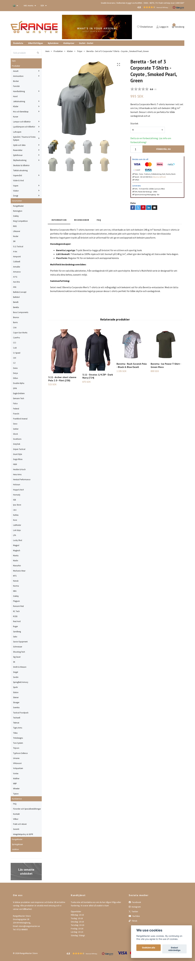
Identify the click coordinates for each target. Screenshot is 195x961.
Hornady (16, 494)
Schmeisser (17, 646)
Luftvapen (17, 132)
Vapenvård (17, 175)
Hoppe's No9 (18, 489)
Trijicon (16, 748)
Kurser (15, 116)
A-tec (15, 251)
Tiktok (134, 920)
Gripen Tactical (19, 449)
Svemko (16, 707)
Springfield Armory (20, 682)
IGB (14, 499)
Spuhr (15, 687)
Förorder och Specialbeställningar (27, 809)
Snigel (15, 672)
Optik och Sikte (19, 145)
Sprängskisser (17, 844)
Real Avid (17, 621)
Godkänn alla (148, 948)
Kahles (15, 515)
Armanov (17, 272)
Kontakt (16, 814)
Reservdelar (17, 150)
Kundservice (17, 798)
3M (14, 241)
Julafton (15, 849)
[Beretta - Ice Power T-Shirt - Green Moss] (166, 344)
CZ (14, 363)
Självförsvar (18, 155)
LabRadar (17, 525)
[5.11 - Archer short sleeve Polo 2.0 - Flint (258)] (63, 351)
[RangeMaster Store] (34, 27)
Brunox (16, 317)
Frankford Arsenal (20, 418)
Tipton (16, 793)
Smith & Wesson (19, 667)
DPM (15, 388)
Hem (14, 61)
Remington (17, 211)
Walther (16, 778)
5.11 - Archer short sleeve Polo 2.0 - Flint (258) (62, 379)
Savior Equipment (20, 641)
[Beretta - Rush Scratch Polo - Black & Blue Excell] (132, 344)
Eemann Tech (18, 398)
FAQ (14, 804)
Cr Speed (16, 353)
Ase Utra (16, 282)
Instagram (136, 906)
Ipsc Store (17, 505)
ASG (14, 287)
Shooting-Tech (19, 652)
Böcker (16, 81)
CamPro (16, 337)
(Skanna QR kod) (159, 177)
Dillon (15, 378)
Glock (15, 434)
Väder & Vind (18, 180)
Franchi (16, 413)
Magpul (16, 545)
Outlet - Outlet (86, 43)
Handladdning (19, 91)
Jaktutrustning (19, 101)
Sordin (15, 677)
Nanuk (15, 581)
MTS (14, 576)
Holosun (16, 484)
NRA (14, 591)
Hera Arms (17, 474)
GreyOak (16, 444)
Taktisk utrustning (20, 170)
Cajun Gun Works (20, 332)
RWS (15, 226)
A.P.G (15, 277)
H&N (15, 464)
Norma (16, 586)
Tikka (15, 733)
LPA (14, 535)
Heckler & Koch (19, 469)
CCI (14, 342)
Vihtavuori (17, 763)
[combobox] (147, 130)
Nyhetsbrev (53, 43)
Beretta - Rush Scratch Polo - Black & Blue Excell (132, 365)
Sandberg (17, 631)
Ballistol (16, 297)
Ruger (15, 626)
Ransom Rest (18, 606)
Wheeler (16, 788)
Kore (15, 520)
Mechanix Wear (19, 570)
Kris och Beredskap (20, 111)
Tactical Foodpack (20, 712)
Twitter (134, 911)
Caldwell (16, 261)
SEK (42, 5)
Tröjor (79, 51)
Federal (16, 408)
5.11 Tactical (18, 246)
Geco (15, 423)
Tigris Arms (17, 727)
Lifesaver (16, 231)
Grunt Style (17, 454)
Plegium (16, 601)
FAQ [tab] (99, 220)
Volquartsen (18, 768)
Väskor (16, 190)
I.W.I (14, 510)
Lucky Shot (17, 540)
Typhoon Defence (20, 753)
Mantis (15, 555)
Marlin (15, 560)
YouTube (136, 916)
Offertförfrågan (35, 43)
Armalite (16, 266)
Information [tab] (59, 220)
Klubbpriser (68, 43)
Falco (15, 403)
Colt (15, 348)
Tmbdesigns (18, 738)
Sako (15, 636)
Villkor (15, 819)
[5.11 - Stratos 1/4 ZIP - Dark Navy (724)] (97, 350)
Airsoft (15, 71)
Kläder (15, 106)
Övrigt (15, 195)
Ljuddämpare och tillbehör (24, 126)
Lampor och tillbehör (22, 121)
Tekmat (16, 722)
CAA (14, 327)
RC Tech (16, 611)
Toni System (18, 743)
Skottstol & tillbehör (21, 165)
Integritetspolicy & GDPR (23, 834)
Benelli (15, 302)
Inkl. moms (29, 5)
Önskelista (18, 43)
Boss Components (20, 312)
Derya (15, 373)
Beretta (16, 307)
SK (14, 662)
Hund (15, 96)
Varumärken (17, 200)
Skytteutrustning (19, 160)
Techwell (16, 717)
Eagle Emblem (19, 393)
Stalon (15, 692)
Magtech (16, 550)
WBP (15, 783)
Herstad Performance (21, 479)
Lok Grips (17, 530)
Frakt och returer (20, 824)
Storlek (134, 123)
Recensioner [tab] (81, 220)
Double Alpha (18, 383)
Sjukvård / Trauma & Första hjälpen (24, 138)
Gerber (15, 429)
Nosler (15, 236)
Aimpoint (17, 256)
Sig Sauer (17, 657)
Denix (15, 368)
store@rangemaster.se (29, 926)
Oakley (16, 216)
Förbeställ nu (163, 149)
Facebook (136, 902)
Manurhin (17, 565)
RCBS (15, 616)
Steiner (16, 697)
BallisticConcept (19, 292)
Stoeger (16, 702)
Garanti (16, 829)
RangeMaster (18, 206)
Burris (15, 322)
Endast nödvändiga (174, 949)
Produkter (16, 66)
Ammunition (18, 76)
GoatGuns (17, 439)
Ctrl (14, 358)
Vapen (15, 185)
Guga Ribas (17, 459)
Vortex (15, 773)
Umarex (16, 758)
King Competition (20, 221)
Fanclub (16, 86)
